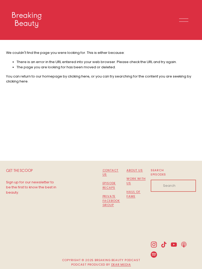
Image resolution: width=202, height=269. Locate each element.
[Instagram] (154, 244)
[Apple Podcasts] (184, 244)
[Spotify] (154, 254)
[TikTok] (164, 244)
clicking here (78, 76)
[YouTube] (174, 244)
